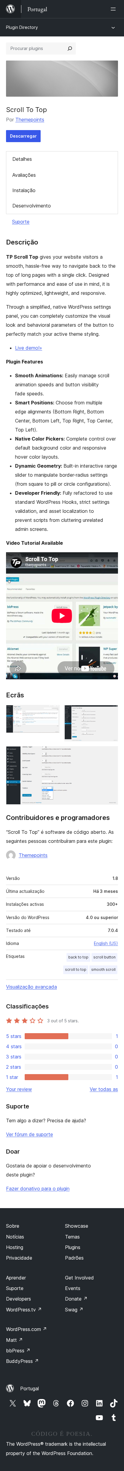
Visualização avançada (31, 987)
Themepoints (29, 120)
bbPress (18, 1351)
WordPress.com (26, 1329)
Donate (76, 1299)
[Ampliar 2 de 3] (110, 713)
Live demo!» (28, 348)
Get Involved (79, 1278)
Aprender (16, 1278)
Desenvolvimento (31, 206)
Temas (72, 1237)
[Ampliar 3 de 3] (110, 754)
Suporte (20, 222)
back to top (78, 957)
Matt (14, 1340)
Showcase (76, 1226)
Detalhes (22, 159)
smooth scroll (103, 969)
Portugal (29, 1388)
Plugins (72, 1247)
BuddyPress (22, 1361)
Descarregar (23, 136)
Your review (19, 1089)
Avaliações (24, 175)
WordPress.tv (24, 1310)
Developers (18, 1299)
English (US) (106, 943)
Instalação (24, 190)
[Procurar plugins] (70, 48)
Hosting (14, 1247)
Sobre (12, 1226)
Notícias (15, 1237)
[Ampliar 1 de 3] (51, 713)
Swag (74, 1310)
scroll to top (75, 969)
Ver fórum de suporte (29, 1134)
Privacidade (19, 1258)
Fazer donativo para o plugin (38, 1189)
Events (72, 1288)
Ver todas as (104, 1089)
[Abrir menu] (114, 9)
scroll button (104, 957)
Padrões (74, 1258)
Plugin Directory (22, 27)
